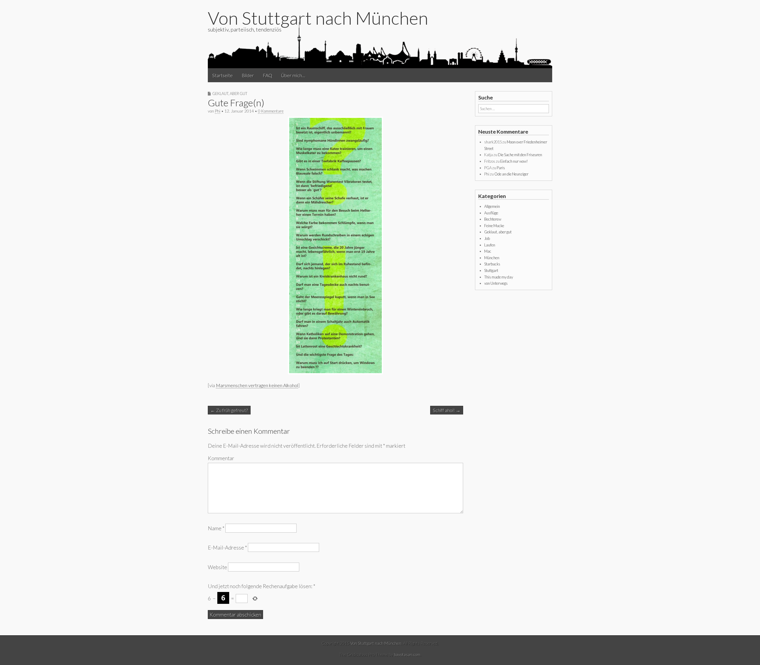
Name (216, 528)
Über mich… (293, 75)
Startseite (222, 75)
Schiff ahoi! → (446, 410)
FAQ (267, 75)
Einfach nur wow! (514, 161)
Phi (217, 111)
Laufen (489, 245)
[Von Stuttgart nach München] (380, 44)
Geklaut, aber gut (229, 93)
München (491, 257)
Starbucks (492, 264)
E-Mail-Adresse (227, 547)
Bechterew (492, 219)
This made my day (498, 277)
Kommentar (221, 458)
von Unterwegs (496, 283)
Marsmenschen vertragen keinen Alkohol (257, 385)
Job (487, 238)
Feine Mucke (494, 225)
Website (217, 567)
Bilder (248, 75)
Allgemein (492, 206)
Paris (501, 167)
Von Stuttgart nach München (318, 17)
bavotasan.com (407, 654)
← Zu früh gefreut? (229, 410)
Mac (487, 251)
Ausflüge (491, 212)
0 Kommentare (271, 111)
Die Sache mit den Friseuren (520, 154)
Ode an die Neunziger (511, 174)
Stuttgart (491, 270)
